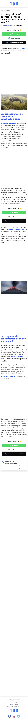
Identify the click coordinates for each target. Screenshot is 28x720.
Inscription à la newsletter (14, 699)
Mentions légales (14, 704)
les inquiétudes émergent (15, 229)
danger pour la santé (8, 376)
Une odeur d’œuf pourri (9, 123)
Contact (14, 701)
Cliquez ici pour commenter (11, 467)
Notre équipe (14, 702)
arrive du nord (20, 49)
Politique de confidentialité (14, 706)
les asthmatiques (17, 356)
